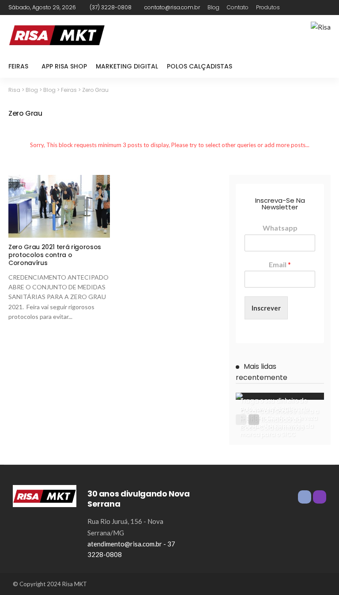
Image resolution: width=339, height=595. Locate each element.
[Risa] (44, 495)
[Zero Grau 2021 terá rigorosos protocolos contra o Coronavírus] (59, 206)
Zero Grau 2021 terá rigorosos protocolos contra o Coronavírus (54, 255)
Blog (213, 7)
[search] (319, 66)
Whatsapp (280, 228)
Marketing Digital (127, 66)
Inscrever (266, 308)
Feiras (18, 66)
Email (280, 264)
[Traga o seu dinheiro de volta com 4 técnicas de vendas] (280, 396)
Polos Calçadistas (199, 66)
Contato (238, 7)
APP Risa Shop (64, 66)
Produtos (268, 7)
